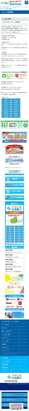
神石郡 (15, 116)
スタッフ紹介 (5, 341)
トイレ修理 (5, 358)
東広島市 (6, 110)
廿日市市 (16, 110)
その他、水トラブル (7, 371)
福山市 (15, 103)
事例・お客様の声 (6, 331)
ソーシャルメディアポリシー (9, 354)
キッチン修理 (5, 361)
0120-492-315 (12, 381)
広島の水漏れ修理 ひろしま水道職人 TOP (10, 7)
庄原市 (6, 108)
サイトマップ (5, 350)
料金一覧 (4, 328)
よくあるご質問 (6, 334)
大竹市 (15, 108)
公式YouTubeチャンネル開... (12, 257)
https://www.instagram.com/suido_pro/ (10, 89)
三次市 (15, 106)
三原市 (15, 101)
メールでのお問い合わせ (15, 4)
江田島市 (16, 112)
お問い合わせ (5, 347)
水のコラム (5, 337)
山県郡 (15, 114)
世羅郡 (6, 116)
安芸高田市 (6, 112)
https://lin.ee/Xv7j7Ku (6, 83)
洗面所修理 (5, 367)
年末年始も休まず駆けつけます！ (13, 266)
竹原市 (6, 101)
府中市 (6, 106)
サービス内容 (5, 324)
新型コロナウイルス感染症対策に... (14, 271)
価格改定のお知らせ (10, 261)
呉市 (16, 99)
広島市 (6, 99)
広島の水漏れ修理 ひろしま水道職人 (10, 321)
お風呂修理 (5, 364)
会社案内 (4, 344)
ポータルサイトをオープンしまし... (14, 252)
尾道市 (6, 103)
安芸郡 (6, 114)
